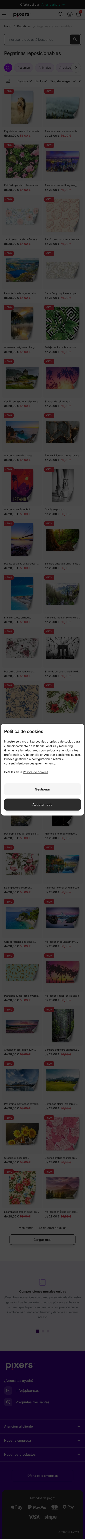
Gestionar (42, 789)
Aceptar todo (42, 804)
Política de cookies (35, 772)
